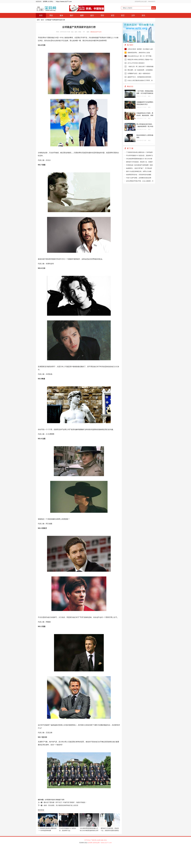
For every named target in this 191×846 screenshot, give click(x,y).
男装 (51, 15)
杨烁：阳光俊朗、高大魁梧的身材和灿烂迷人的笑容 (61, 805)
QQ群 (98, 840)
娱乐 (92, 15)
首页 (41, 15)
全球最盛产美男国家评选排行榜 (55, 20)
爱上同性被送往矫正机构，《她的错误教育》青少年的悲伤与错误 (144, 126)
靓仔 (71, 15)
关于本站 (87, 840)
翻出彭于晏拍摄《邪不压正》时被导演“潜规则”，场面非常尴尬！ (65, 802)
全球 (46, 800)
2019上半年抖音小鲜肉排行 (135, 63)
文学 (133, 15)
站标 (102, 840)
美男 (63, 800)
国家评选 (50, 800)
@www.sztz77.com (96, 32)
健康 (82, 15)
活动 (105, 840)
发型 (112, 15)
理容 (102, 15)
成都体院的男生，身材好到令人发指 (137, 52)
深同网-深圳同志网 (94, 843)
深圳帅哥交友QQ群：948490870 (145, 1)
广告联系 (93, 840)
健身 (61, 15)
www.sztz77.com (106, 843)
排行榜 (55, 800)
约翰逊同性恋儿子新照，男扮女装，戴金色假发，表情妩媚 (144, 115)
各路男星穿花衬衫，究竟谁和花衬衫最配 (138, 174)
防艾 (123, 15)
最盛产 (59, 800)
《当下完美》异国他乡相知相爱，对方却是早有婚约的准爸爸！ (144, 93)
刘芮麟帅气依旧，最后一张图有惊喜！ (138, 73)
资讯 (143, 15)
